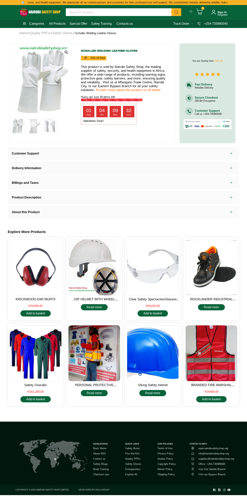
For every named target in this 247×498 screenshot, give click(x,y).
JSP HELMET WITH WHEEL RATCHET (94, 301)
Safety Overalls (35, 385)
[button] (66, 52)
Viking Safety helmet (153, 385)
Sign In (222, 12)
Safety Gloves (62, 33)
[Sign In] (213, 12)
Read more (94, 307)
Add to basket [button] (35, 313)
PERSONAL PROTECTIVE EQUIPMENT (94, 387)
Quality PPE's (40, 33)
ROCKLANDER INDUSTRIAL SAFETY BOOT (211, 301)
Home (23, 33)
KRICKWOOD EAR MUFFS (35, 299)
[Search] (176, 12)
